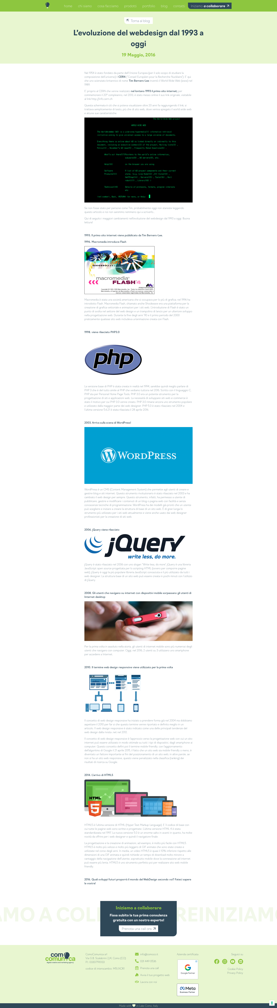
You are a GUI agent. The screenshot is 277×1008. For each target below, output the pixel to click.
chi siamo (85, 5)
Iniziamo (208, 5)
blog (164, 5)
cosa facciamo (108, 5)
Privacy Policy (235, 973)
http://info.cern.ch (102, 99)
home (68, 5)
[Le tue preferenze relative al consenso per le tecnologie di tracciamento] (272, 1003)
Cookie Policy (235, 969)
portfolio (148, 5)
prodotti (130, 5)
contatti (179, 5)
